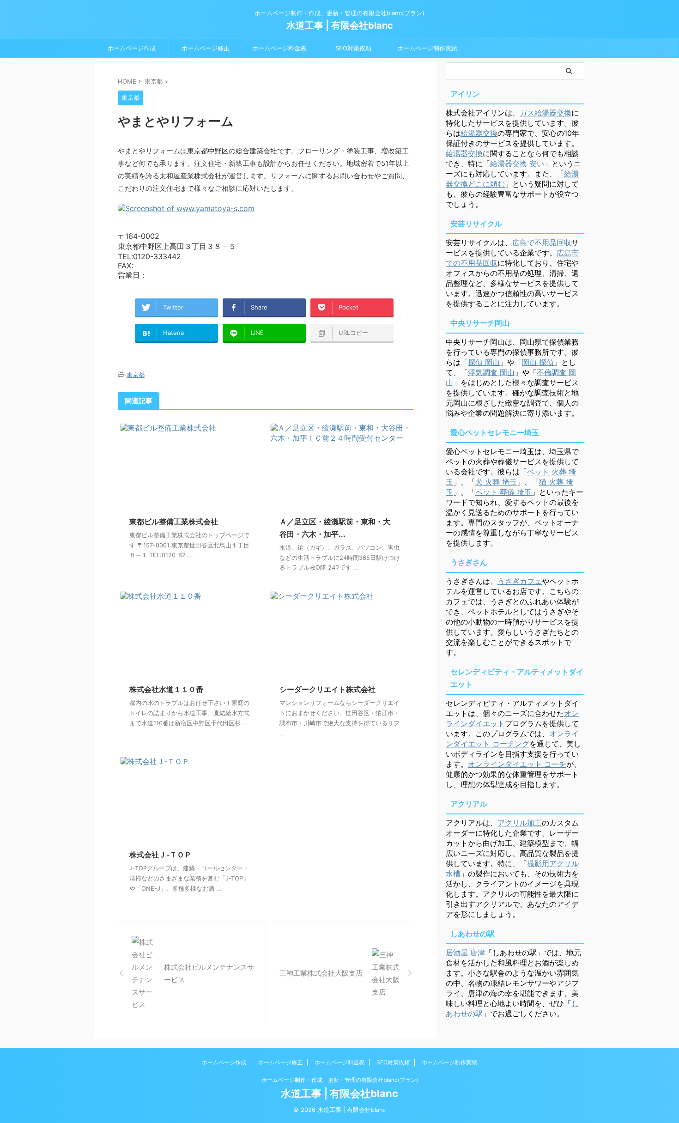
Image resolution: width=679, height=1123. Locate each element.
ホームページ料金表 (279, 48)
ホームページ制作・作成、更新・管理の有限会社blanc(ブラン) (339, 1079)
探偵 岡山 (484, 362)
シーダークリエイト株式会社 (327, 689)
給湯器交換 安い (517, 163)
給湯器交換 (479, 133)
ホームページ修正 (206, 48)
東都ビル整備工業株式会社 (173, 521)
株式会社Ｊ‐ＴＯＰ (160, 854)
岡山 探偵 (538, 362)
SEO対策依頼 (353, 48)
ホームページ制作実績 (427, 48)
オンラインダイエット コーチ (517, 764)
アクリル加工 (519, 822)
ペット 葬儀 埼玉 (503, 492)
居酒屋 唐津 (465, 952)
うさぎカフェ (519, 581)
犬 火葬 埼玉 (496, 481)
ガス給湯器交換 (545, 112)
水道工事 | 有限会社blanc (339, 25)
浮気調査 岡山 (491, 372)
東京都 (136, 374)
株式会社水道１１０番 (166, 689)
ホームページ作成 (132, 48)
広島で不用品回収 (541, 242)
